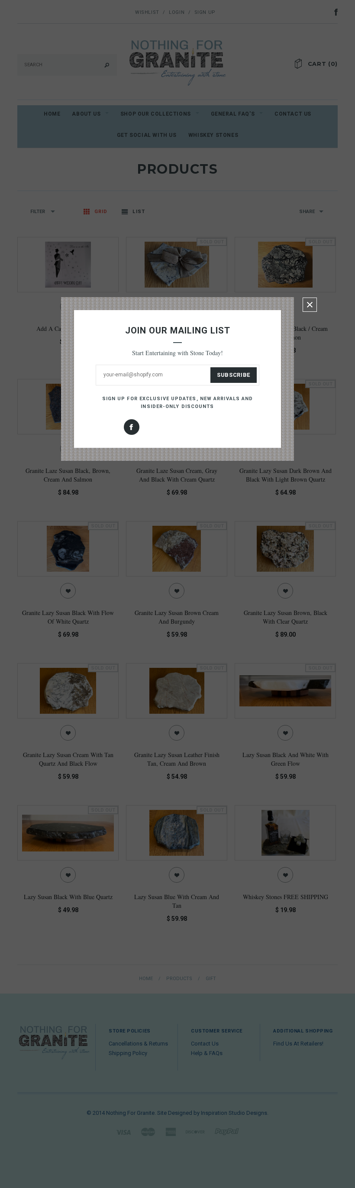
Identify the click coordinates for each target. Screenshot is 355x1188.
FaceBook (131, 427)
